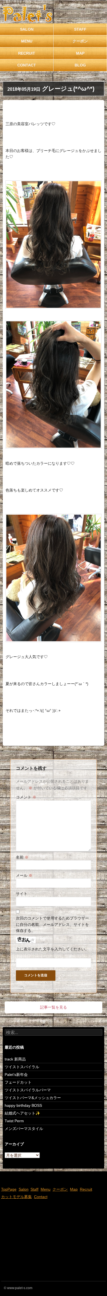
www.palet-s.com (19, 1288)
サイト (21, 893)
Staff (80, 29)
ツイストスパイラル (22, 1067)
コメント (26, 797)
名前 (22, 857)
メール (24, 875)
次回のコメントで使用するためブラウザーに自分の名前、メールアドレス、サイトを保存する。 (52, 924)
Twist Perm (14, 1121)
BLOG (80, 65)
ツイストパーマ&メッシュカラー (33, 1097)
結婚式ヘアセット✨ (22, 1113)
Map (80, 53)
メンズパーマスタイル (24, 1128)
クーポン (80, 41)
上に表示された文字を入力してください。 (52, 949)
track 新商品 (15, 1059)
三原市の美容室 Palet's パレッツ (23, 1)
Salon (26, 29)
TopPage (8, 1189)
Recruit (26, 53)
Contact (26, 65)
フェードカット (18, 1082)
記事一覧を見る (53, 1007)
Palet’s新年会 (16, 1074)
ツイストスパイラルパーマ (28, 1090)
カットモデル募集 (16, 1197)
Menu (26, 41)
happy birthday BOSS (23, 1105)
